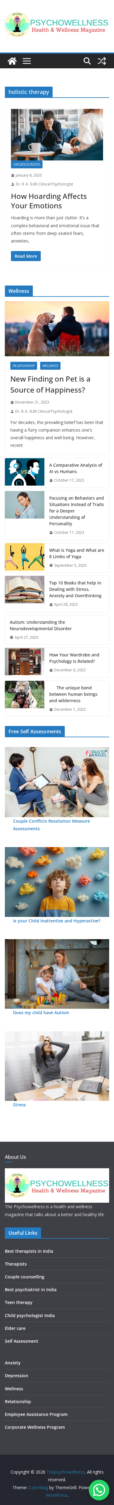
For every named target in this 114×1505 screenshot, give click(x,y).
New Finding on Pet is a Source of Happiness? (50, 384)
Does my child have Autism (41, 1012)
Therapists (16, 1264)
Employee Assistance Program (36, 1414)
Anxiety (13, 1363)
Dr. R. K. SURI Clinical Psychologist (44, 184)
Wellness (50, 366)
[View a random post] (102, 61)
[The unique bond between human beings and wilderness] (24, 699)
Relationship (24, 366)
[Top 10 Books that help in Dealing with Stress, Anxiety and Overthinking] (24, 594)
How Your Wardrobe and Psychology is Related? (74, 658)
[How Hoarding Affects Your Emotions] (57, 134)
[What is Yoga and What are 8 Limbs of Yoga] (24, 558)
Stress (19, 1105)
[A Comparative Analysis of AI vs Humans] (24, 472)
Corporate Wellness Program (35, 1427)
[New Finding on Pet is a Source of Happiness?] (57, 328)
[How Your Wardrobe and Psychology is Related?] (24, 662)
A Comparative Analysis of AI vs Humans (75, 468)
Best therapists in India (29, 1251)
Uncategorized (26, 164)
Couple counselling (24, 1277)
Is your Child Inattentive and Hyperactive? (56, 921)
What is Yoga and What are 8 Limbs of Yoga (76, 553)
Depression (16, 1375)
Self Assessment (21, 1341)
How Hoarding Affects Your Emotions (49, 200)
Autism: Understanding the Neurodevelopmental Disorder (41, 625)
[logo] (57, 1172)
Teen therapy (19, 1302)
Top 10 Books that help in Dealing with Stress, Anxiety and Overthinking (75, 589)
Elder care (15, 1328)
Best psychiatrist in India (31, 1289)
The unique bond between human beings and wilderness (73, 694)
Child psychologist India (30, 1315)
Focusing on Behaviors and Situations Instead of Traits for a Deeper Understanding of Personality (76, 510)
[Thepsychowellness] (12, 61)
